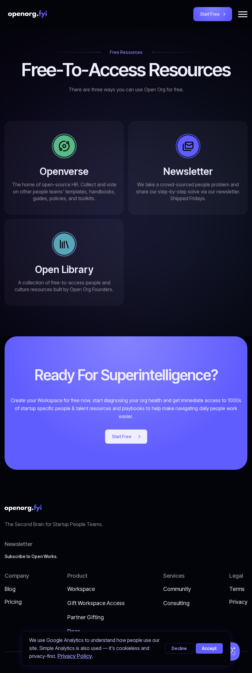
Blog (10, 589)
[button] (242, 14)
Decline (179, 648)
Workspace (81, 589)
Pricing (13, 602)
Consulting (176, 603)
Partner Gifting (85, 617)
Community (177, 589)
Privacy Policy (74, 656)
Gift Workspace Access (96, 603)
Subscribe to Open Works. (31, 556)
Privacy (238, 602)
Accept (209, 648)
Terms (237, 589)
